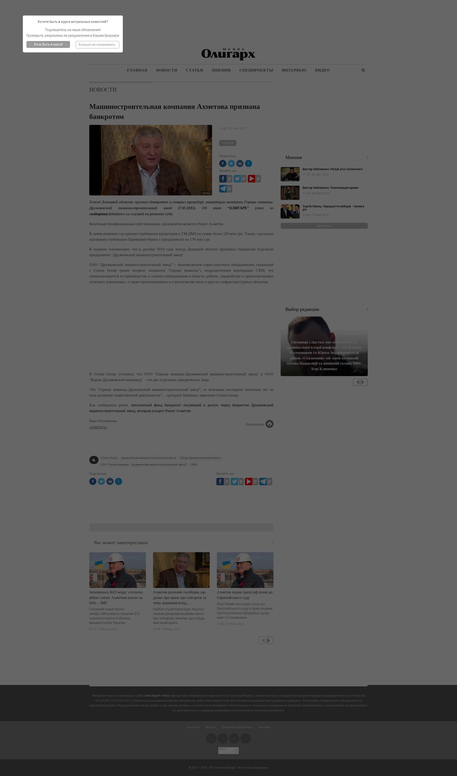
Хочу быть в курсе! (48, 44)
